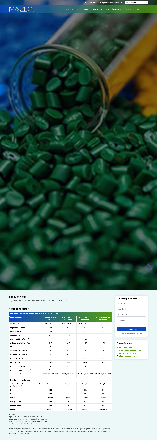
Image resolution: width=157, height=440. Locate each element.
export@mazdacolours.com (130, 350)
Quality (95, 9)
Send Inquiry (132, 329)
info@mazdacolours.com (129, 356)
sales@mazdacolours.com (129, 353)
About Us (75, 9)
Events (128, 9)
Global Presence (117, 9)
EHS (107, 9)
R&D (102, 9)
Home (67, 9)
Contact (136, 9)
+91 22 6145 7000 (125, 347)
